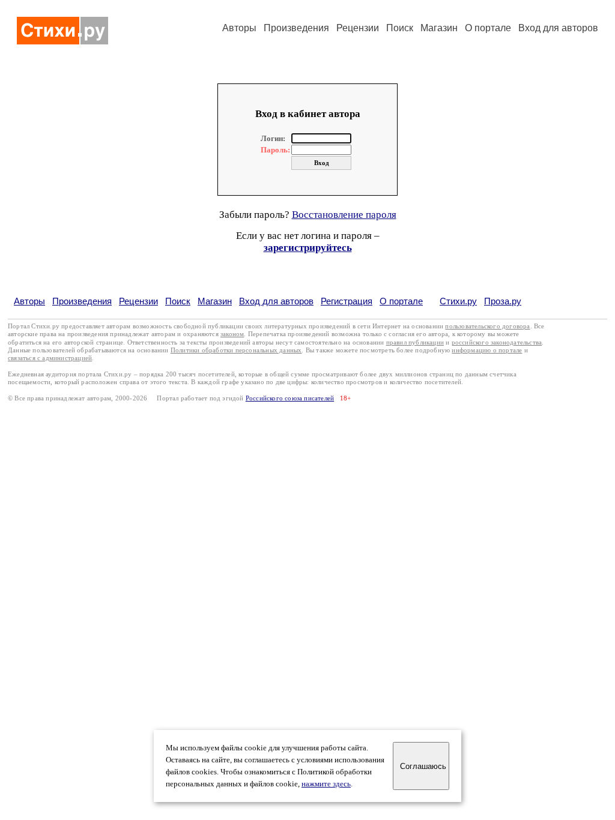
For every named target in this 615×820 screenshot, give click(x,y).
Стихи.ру (458, 301)
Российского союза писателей (290, 398)
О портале (401, 301)
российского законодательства (497, 342)
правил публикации (415, 342)
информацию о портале (487, 350)
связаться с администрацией (50, 358)
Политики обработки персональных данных (236, 350)
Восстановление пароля (344, 214)
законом (232, 334)
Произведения (296, 28)
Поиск (399, 28)
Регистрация (346, 301)
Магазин (439, 28)
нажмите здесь (326, 784)
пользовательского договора (487, 326)
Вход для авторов (558, 28)
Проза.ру (502, 301)
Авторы (239, 28)
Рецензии (357, 28)
